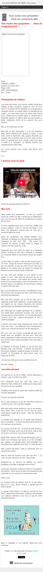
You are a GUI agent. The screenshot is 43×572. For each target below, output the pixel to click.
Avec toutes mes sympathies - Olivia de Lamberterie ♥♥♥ (24, 17)
